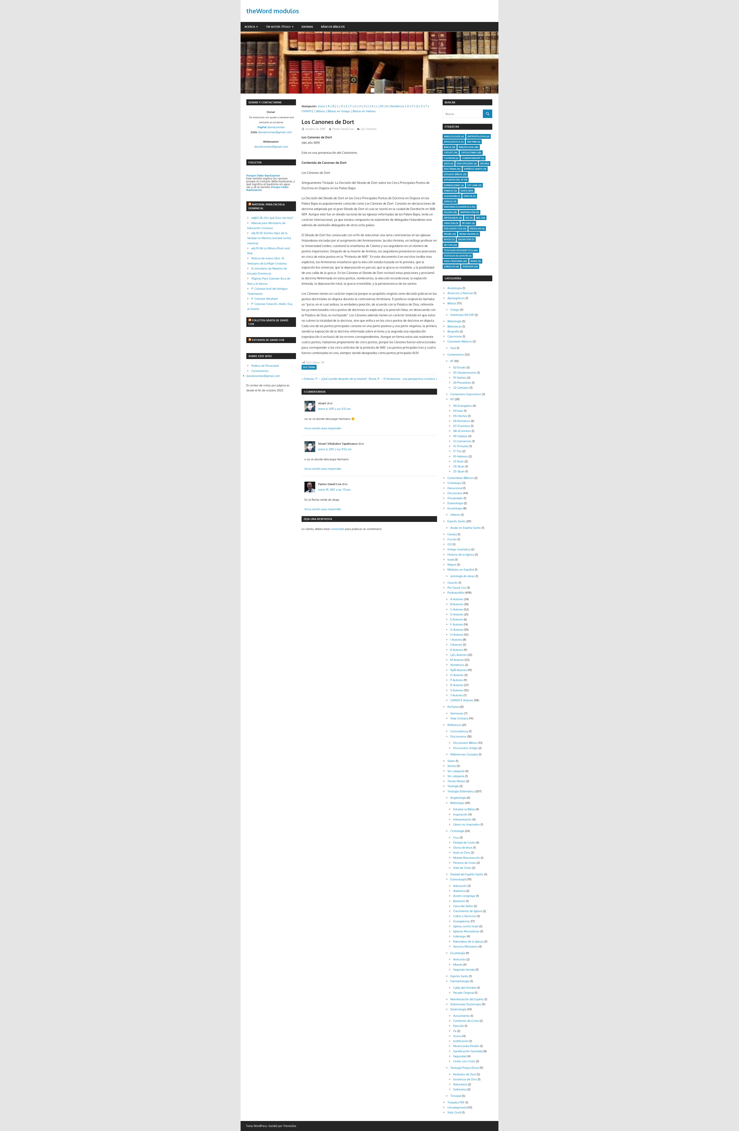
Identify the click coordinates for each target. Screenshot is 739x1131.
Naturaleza (460, 1084)
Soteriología (458, 1009)
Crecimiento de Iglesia (467, 911)
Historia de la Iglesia (460, 554)
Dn (484, 163)
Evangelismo (454, 185)
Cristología (457, 831)
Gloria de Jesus (462, 847)
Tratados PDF (456, 1102)
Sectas (450, 245)
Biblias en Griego (339, 111)
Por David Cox (455, 228)
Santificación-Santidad (468, 1051)
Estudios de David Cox (268, 340)
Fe (454, 1031)
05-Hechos (460, 416)
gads (467, 190)
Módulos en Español (460, 569)
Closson (451, 158)
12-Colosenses (462, 441)
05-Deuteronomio (465, 372)
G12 (449, 544)
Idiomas (307, 26)
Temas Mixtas (456, 781)
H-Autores (456, 634)
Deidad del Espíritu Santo (466, 874)
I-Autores (456, 639)
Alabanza (459, 891)
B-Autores (456, 604)
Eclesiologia (455, 503)
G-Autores (456, 629)
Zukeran (470, 266)
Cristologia (454, 483)
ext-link (474, 185)
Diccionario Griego (465, 748)
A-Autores (456, 599)
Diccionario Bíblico (465, 743)
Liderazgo (459, 936)
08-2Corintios (462, 431)
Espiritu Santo (456, 521)
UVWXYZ (307, 111)
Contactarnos (260, 371)
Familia (452, 534)
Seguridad (459, 1056)
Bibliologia (468, 147)
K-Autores (456, 650)
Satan (451, 761)
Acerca (250, 26)
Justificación (461, 1041)
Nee (480, 217)
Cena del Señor (463, 906)
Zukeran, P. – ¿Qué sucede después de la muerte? (335, 379)
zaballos (451, 266)
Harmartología (459, 981)
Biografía (453, 331)
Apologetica (454, 141)
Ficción (452, 539)
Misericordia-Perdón (466, 1046)
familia (450, 190)
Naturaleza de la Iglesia (468, 941)
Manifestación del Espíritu (467, 999)
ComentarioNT (473, 158)
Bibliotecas (454, 326)
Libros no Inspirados (466, 824)
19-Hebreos (460, 456)
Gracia (457, 1036)
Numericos (457, 665)
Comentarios (455, 354)
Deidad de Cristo (464, 842)
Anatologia (454, 288)
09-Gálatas (460, 436)
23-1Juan (458, 461)
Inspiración (469, 212)
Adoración (460, 886)
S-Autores (456, 690)
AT (452, 361)
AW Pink (473, 141)
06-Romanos (461, 421)
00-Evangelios (462, 406)
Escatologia (454, 508)
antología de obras (462, 576)
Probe (450, 234)
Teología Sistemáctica (461, 250)
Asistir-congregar (464, 896)
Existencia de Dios (465, 1079)
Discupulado (467, 163)
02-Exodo (459, 367)
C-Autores (456, 609)
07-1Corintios (461, 426)
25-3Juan (459, 471)
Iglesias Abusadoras (466, 931)
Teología (453, 786)
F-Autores (456, 624)
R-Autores (456, 685)
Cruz (456, 837)
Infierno (455, 515)
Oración (451, 223)
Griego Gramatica (458, 549)
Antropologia (478, 136)
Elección (458, 1026)
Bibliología (454, 321)
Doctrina (309, 367)
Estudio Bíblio (455, 174)
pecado (468, 223)
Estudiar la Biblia (464, 809)
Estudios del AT (455, 179)
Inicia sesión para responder (322, 428)
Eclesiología (458, 879)
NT (452, 399)
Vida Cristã (454, 1112)
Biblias (320, 111)
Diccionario (454, 493)
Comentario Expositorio (465, 394)
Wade (476, 261)
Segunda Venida (464, 969)
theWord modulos (272, 11)
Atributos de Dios (464, 1074)
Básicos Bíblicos (333, 26)
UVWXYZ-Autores (461, 700)
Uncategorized (456, 1107)
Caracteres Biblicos (459, 341)
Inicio (321, 106)
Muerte (457, 964)
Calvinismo (454, 336)
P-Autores (456, 680)
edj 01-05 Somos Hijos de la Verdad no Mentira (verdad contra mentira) (269, 238)
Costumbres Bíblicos (460, 478)
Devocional (454, 488)
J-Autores (456, 644)
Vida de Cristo (462, 868)
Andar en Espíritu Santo (465, 528)
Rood (449, 239)
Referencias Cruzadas (464, 754)
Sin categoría (455, 771)
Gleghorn (452, 196)
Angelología (454, 136)
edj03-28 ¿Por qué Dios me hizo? (272, 218)
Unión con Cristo (464, 1061)
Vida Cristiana (455, 261)
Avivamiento (461, 1016)
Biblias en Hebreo (364, 111)
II (365, 106)
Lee (469, 217)
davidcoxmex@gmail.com (275, 132)
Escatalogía (457, 953)
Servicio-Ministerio (465, 946)
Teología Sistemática (460, 791)
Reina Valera (469, 234)
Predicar (477, 228)
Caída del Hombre (465, 988)
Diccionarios (458, 736)
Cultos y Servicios (464, 916)
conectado (337, 529)
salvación (466, 239)
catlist (450, 152)
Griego (450, 201)
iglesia (450, 212)
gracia (470, 196)
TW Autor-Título (278, 26)
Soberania (459, 1089)
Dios (448, 163)
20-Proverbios (462, 382)
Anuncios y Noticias (460, 293)
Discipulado (455, 498)
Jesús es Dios (461, 852)
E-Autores (456, 619)
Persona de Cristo (464, 863)
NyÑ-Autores (458, 670)
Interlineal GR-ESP (462, 315)
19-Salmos (459, 377)
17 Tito (457, 451)
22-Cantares (461, 387)
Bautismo (459, 901)
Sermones (456, 713)
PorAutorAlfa (455, 592)
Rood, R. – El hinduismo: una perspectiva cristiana (402, 379)
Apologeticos (456, 298)
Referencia (454, 725)
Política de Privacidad (265, 366)
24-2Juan (459, 466)
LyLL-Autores (369, 129)
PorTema (453, 707)
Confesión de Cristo (466, 1021)
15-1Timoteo (461, 446)
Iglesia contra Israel (465, 926)
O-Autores (457, 675)
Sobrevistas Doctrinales (465, 1004)
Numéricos (397, 106)
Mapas (451, 564)
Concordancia (459, 731)
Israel (450, 559)
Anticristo (459, 959)
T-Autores (456, 695)
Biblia (449, 147)
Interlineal (453, 217)
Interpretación (462, 819)
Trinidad (455, 1096)
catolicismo (471, 152)
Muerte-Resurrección (466, 858)
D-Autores (456, 614)
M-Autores (457, 660)
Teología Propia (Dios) (464, 1068)
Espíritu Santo (475, 168)
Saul (453, 348)
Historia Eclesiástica (459, 206)
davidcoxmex (271, 127)
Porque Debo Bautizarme (263, 175)
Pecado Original (463, 993)
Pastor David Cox (343, 129)
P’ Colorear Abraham (264, 299)
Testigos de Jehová (457, 255)
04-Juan (458, 411)
